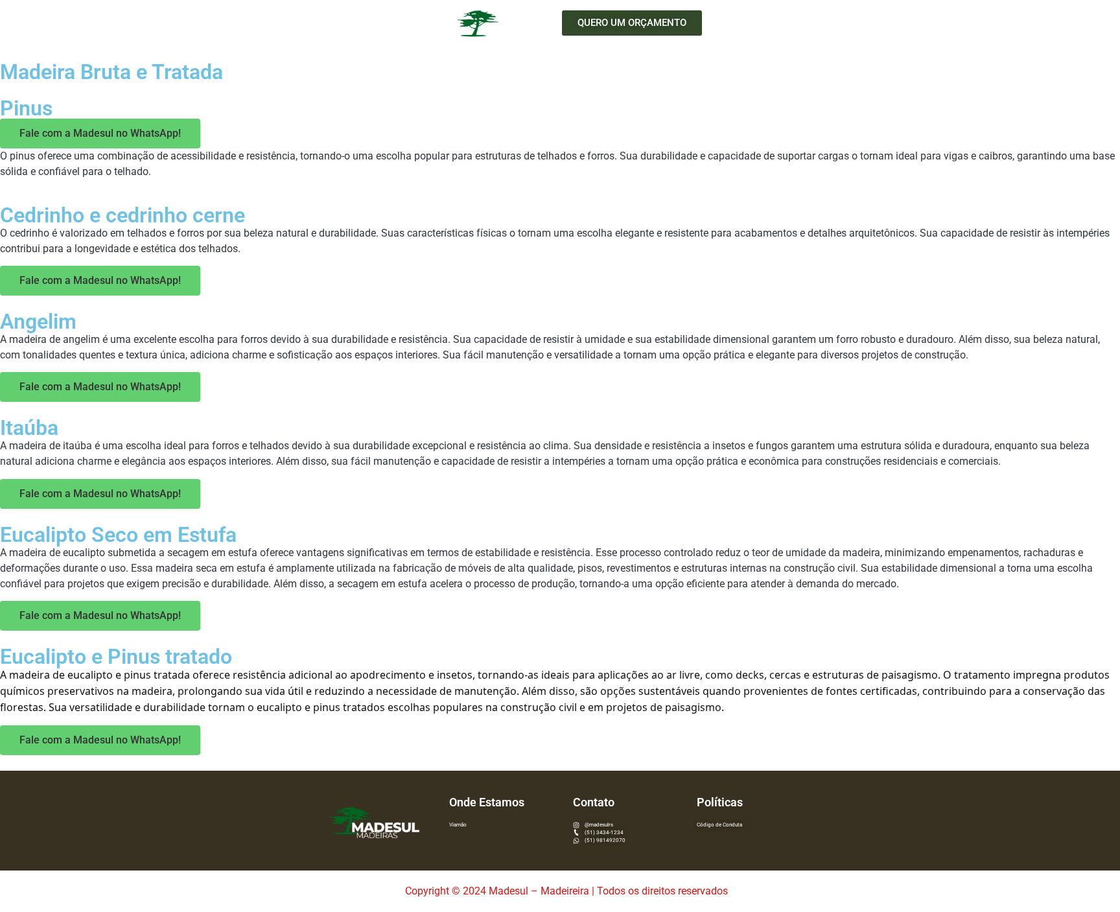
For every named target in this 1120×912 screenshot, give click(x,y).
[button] (632, 23)
